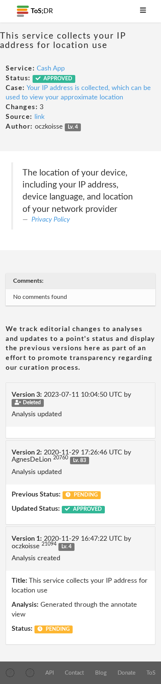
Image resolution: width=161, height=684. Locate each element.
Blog (101, 673)
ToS (150, 673)
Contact (74, 673)
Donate (127, 673)
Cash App (51, 68)
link (39, 117)
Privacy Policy (50, 219)
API (49, 673)
